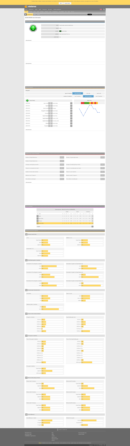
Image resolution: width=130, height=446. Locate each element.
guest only (99, 93)
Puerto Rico (55, 115)
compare (30, 11)
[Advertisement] (65, 51)
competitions (55, 11)
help (50, 11)
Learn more (67, 3)
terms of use (54, 437)
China (47, 123)
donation (46, 11)
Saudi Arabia (55, 103)
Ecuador (46, 125)
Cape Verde (46, 103)
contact (53, 435)
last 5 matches (78, 96)
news (35, 11)
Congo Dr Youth (44, 110)
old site (72, 11)
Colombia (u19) (56, 120)
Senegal (46, 113)
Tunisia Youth (55, 118)
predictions (31, 9)
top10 (40, 9)
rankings (42, 11)
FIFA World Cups (28, 432)
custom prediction (57, 9)
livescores (44, 9)
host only (88, 93)
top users (50, 9)
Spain (47, 105)
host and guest (78, 93)
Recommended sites (82, 432)
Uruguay (54, 108)
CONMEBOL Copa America (30, 435)
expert (36, 9)
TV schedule (61, 11)
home (26, 9)
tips (66, 11)
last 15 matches (99, 96)
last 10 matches (88, 96)
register (38, 14)
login (69, 11)
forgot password (55, 438)
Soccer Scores (81, 434)
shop (38, 11)
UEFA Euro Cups (28, 434)
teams (26, 11)
